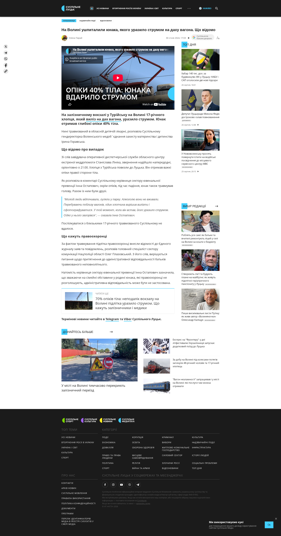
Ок (269, 525)
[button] (5, 46)
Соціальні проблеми (204, 463)
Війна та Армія (141, 468)
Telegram (112, 319)
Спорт (179, 8)
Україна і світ (152, 8)
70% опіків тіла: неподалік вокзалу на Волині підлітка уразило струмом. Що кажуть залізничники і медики (127, 303)
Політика (108, 463)
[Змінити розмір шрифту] (218, 38)
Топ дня (197, 468)
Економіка (108, 442)
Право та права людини (111, 456)
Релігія (136, 463)
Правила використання (75, 498)
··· (189, 8)
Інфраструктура (201, 447)
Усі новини (103, 8)
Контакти (67, 483)
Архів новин (68, 488)
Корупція (137, 437)
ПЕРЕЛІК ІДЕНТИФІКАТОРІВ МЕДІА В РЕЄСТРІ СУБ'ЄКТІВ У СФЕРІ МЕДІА (77, 521)
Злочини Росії (171, 463)
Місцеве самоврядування (142, 456)
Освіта (136, 442)
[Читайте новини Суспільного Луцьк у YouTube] (121, 485)
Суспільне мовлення (74, 493)
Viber (128, 319)
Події (105, 437)
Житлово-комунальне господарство (176, 449)
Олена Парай (75, 38)
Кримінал (168, 437)
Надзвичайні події (87, 21)
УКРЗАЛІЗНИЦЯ (69, 21)
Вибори (166, 442)
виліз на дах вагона (103, 119)
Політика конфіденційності (78, 503)
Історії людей (200, 455)
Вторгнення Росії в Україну (126, 8)
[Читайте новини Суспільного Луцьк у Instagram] (113, 485)
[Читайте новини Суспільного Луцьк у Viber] (130, 485)
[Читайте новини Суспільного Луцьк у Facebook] (105, 485)
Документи (68, 508)
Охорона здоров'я (143, 447)
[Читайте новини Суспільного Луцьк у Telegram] (138, 485)
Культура (167, 8)
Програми (67, 513)
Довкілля (108, 447)
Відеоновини (106, 21)
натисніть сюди (143, 503)
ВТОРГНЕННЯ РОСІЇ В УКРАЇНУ (77, 442)
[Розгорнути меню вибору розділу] (92, 8)
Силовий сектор (172, 455)
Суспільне (141, 500)
